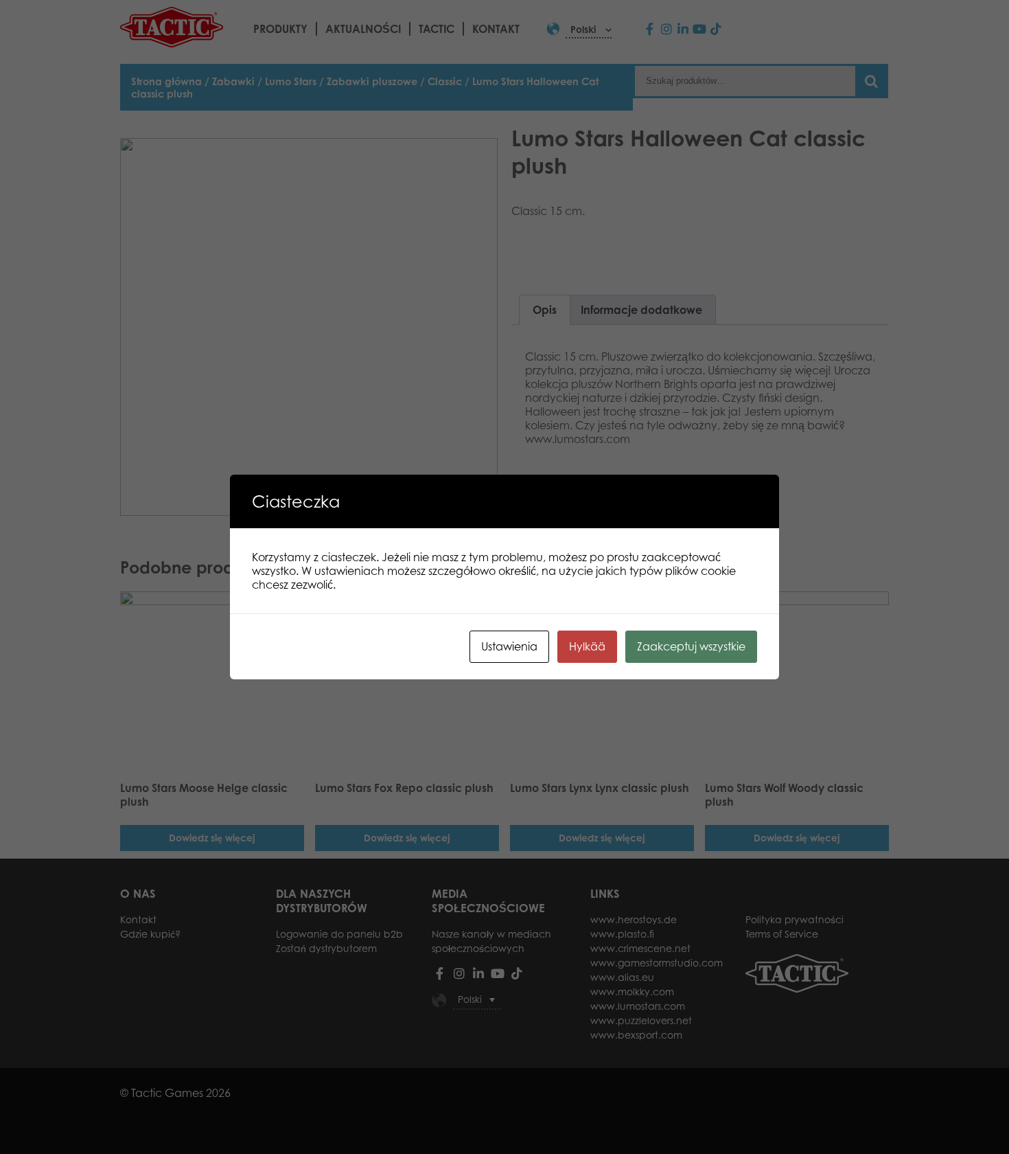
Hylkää (587, 646)
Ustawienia (509, 646)
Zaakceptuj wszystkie (691, 646)
